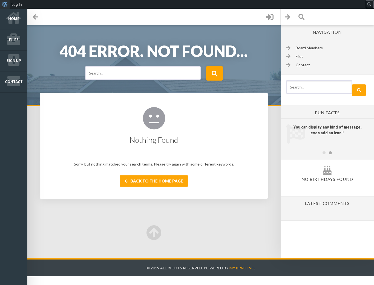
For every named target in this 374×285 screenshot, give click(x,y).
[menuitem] (5, 4)
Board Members (309, 47)
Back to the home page (156, 181)
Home (13, 19)
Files (14, 40)
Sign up (14, 61)
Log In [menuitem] (16, 4)
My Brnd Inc (241, 268)
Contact (14, 82)
